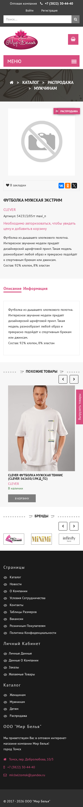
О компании (18, 591)
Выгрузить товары (79, 407)
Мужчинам (45, 88)
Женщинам (17, 695)
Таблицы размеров (23, 612)
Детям (13, 709)
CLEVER (9, 209)
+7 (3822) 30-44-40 (21, 767)
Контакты (16, 605)
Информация (35, 288)
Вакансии (16, 619)
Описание (12, 288)
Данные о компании (24, 660)
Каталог (30, 82)
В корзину (22, 498)
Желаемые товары (22, 674)
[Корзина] (70, 40)
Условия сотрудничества (27, 598)
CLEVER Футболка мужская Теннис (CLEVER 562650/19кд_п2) (35, 477)
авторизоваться (37, 223)
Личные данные (20, 653)
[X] (74, 185)
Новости (15, 584)
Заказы (14, 667)
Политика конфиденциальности (32, 633)
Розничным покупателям (27, 626)
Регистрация (49, 11)
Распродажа (60, 82)
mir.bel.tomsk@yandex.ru (27, 775)
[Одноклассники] (68, 185)
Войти (29, 11)
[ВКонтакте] (61, 185)
